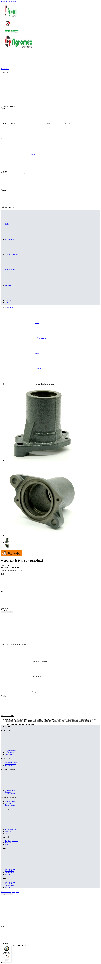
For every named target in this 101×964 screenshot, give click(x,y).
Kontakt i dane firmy (11, 869)
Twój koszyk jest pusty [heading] (8, 207)
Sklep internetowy (10, 892)
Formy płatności (10, 790)
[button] (18, 139)
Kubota (37, 353)
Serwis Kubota (9, 872)
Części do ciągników (41, 338)
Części (37, 323)
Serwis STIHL (9, 871)
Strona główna (9, 307)
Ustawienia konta (10, 752)
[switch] (7, 960)
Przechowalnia (9, 754)
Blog (6, 833)
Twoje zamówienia (11, 751)
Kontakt (7, 874)
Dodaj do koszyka (7, 612)
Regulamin (8, 831)
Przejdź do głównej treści (8, 1)
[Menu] (10, 946)
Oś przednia (38, 369)
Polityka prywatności (11, 829)
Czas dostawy (9, 792)
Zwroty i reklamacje (11, 794)
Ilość (2, 574)
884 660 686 (5, 69)
